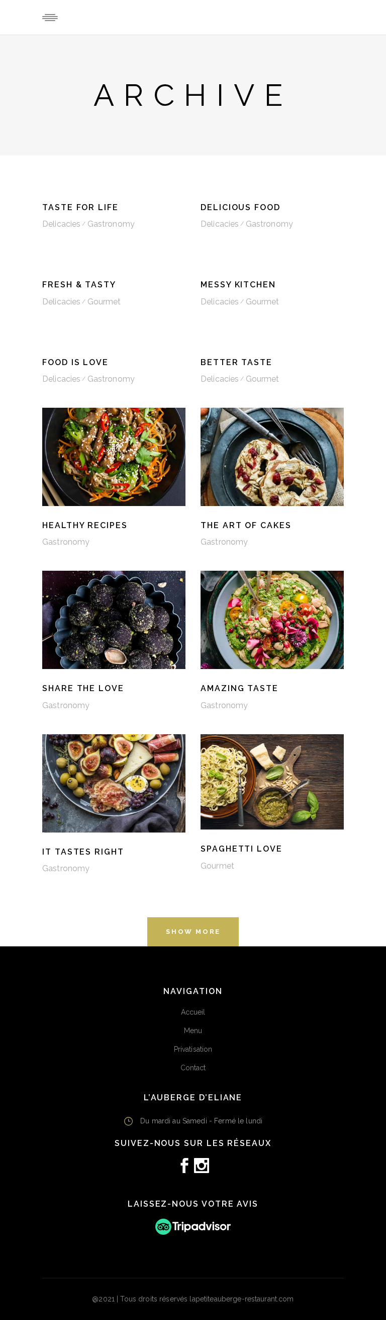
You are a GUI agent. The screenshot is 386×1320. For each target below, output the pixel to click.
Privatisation (193, 1049)
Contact (193, 1068)
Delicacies (61, 224)
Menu (193, 1031)
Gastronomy (111, 224)
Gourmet (104, 301)
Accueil (193, 1012)
